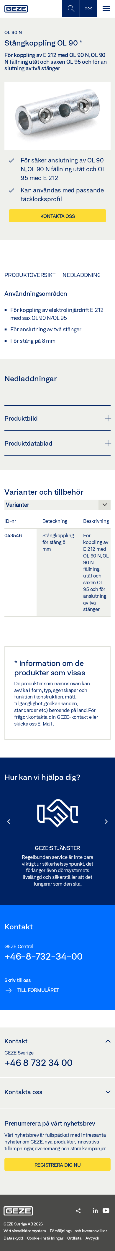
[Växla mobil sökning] (71, 8)
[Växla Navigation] (106, 8)
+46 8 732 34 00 (38, 1062)
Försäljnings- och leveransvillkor (78, 1230)
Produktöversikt (29, 275)
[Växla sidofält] (88, 8)
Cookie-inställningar (45, 1238)
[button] (5, 821)
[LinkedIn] (95, 1211)
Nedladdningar (86, 275)
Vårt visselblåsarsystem (25, 1230)
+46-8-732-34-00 (43, 956)
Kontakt (15, 1041)
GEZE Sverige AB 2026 (23, 1224)
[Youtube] (106, 1211)
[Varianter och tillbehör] (57, 506)
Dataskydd (13, 1238)
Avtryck (92, 1238)
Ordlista (74, 1238)
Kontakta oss (57, 216)
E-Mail (45, 723)
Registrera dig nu (57, 1165)
